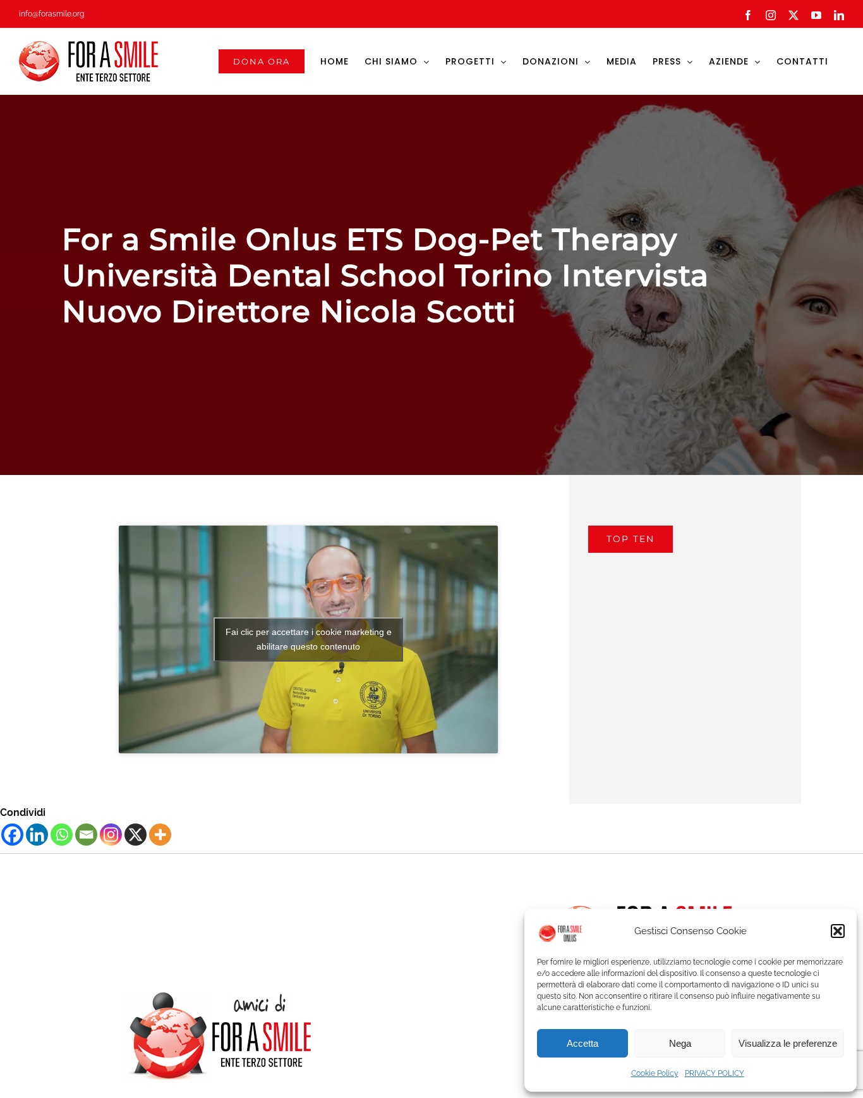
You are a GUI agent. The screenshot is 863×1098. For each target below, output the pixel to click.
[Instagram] (111, 835)
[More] (160, 835)
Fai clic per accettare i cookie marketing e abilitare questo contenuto (309, 639)
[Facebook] (12, 835)
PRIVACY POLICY (714, 1073)
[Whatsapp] (62, 835)
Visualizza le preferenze (788, 1043)
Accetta (582, 1043)
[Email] (86, 835)
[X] (135, 835)
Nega (680, 1043)
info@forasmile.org (51, 13)
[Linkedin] (37, 835)
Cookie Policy (655, 1073)
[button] (837, 931)
